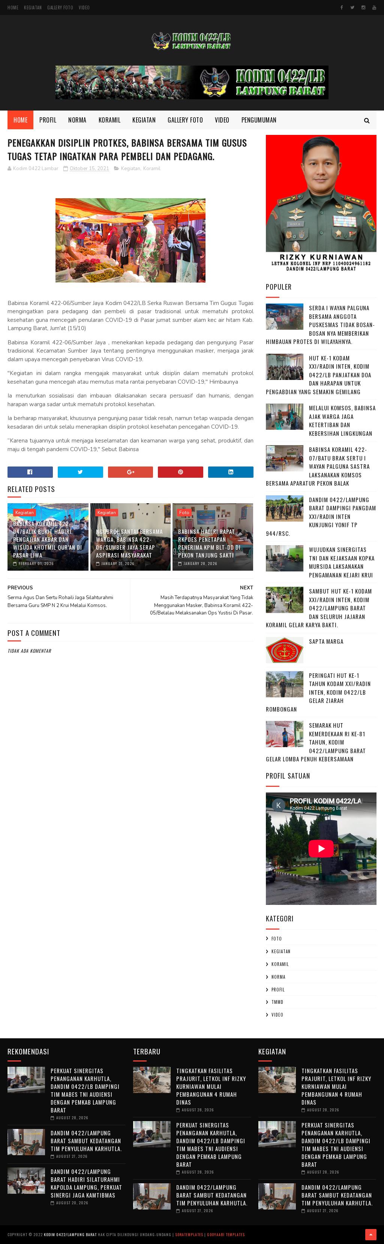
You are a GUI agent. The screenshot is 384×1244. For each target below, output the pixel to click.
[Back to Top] (370, 1234)
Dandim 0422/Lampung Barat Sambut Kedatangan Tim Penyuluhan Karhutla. (86, 1141)
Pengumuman (259, 119)
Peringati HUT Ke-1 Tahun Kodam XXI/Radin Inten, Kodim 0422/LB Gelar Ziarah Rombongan (318, 692)
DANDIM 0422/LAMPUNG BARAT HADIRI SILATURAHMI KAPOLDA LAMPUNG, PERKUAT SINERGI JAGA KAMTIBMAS (86, 1183)
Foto (184, 513)
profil (278, 990)
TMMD (278, 1002)
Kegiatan (33, 7)
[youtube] (374, 7)
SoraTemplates (189, 1234)
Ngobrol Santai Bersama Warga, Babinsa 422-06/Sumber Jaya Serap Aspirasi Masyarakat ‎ (129, 543)
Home (13, 7)
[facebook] (342, 7)
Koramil (110, 119)
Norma (77, 119)
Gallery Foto (60, 7)
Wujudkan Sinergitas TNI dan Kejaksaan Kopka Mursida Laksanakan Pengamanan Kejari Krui (342, 562)
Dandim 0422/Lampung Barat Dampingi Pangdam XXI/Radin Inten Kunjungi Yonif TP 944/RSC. (321, 516)
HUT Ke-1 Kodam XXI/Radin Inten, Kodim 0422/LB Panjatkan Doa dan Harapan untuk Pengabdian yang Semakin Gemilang (318, 375)
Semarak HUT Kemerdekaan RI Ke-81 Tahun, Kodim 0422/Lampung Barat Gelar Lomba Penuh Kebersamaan (316, 742)
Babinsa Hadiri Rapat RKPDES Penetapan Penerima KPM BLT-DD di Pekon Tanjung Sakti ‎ (209, 543)
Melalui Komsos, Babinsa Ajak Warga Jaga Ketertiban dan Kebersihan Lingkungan (342, 420)
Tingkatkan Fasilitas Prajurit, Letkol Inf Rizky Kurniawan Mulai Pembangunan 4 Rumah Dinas (211, 1086)
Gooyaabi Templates (226, 1234)
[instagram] (363, 7)
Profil (47, 119)
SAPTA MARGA (326, 641)
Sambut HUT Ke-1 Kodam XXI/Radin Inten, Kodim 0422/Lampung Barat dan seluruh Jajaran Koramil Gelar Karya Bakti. (319, 608)
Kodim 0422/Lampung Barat (70, 1234)
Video (84, 7)
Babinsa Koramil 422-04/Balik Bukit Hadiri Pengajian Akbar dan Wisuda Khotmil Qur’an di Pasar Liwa (47, 539)
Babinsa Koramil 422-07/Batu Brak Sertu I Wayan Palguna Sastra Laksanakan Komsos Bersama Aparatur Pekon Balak (318, 466)
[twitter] (352, 7)
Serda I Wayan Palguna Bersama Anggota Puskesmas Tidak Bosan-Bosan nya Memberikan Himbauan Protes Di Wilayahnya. (320, 324)
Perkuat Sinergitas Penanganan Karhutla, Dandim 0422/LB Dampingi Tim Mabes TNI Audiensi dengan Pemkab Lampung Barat (85, 1090)
